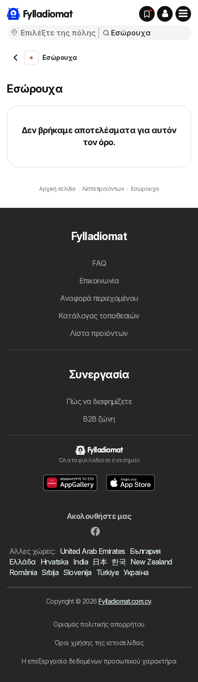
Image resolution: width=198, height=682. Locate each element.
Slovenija (77, 572)
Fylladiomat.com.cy (125, 601)
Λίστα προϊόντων (99, 333)
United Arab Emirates (92, 551)
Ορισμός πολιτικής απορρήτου (98, 624)
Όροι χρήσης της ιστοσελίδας (99, 643)
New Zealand (151, 561)
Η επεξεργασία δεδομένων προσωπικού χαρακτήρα (99, 661)
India (80, 561)
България (145, 551)
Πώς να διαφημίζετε (99, 401)
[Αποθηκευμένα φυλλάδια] (147, 14)
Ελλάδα (22, 561)
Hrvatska (55, 561)
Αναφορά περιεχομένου (99, 298)
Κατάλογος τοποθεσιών (99, 315)
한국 (118, 561)
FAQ (99, 263)
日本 (100, 561)
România (23, 572)
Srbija (49, 572)
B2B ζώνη (99, 418)
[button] (165, 14)
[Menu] (183, 14)
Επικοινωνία (99, 280)
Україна (135, 572)
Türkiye (107, 572)
